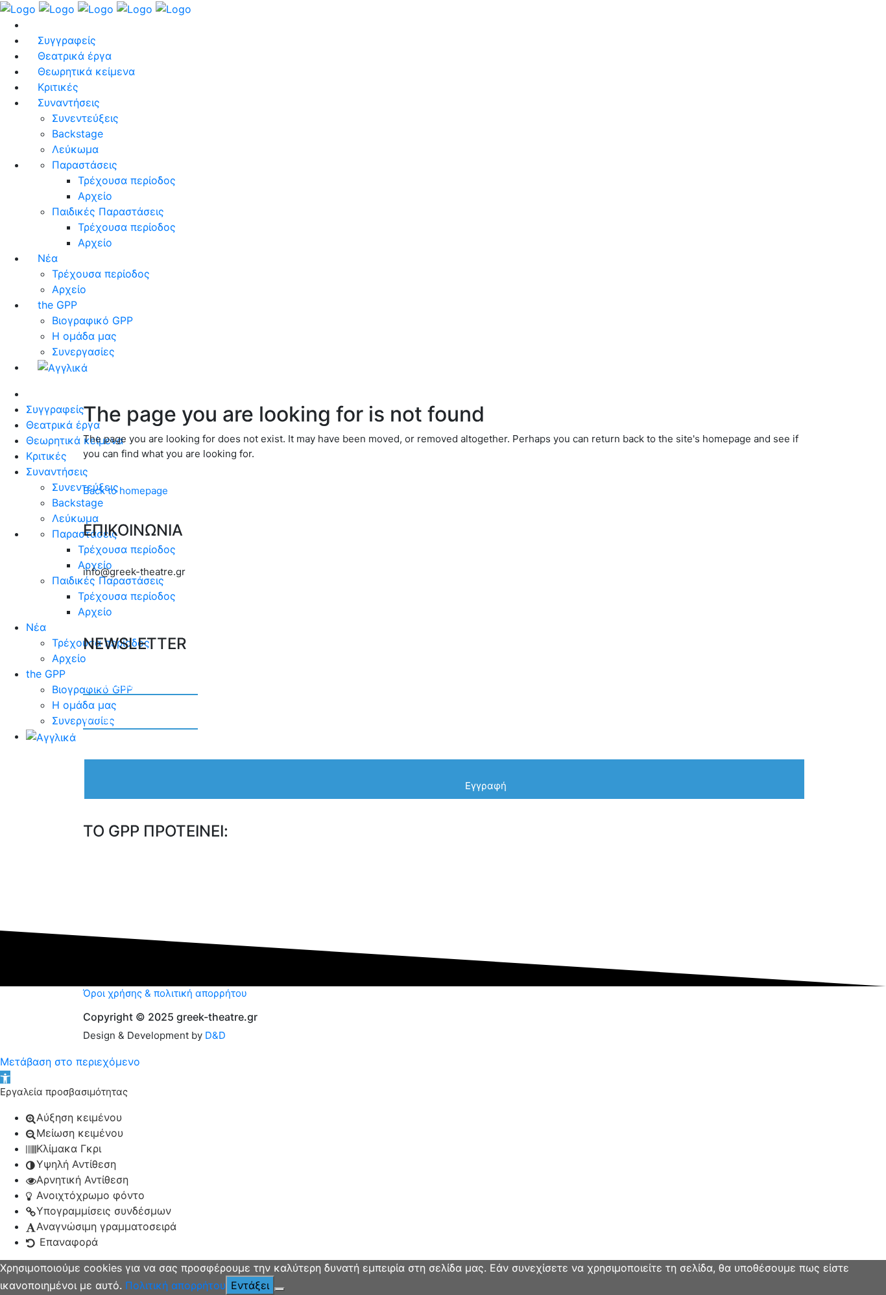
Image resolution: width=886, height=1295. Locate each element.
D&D (215, 1035)
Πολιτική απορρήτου (175, 1285)
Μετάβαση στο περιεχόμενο (70, 1061)
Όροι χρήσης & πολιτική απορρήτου (165, 993)
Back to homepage (125, 490)
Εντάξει (250, 1285)
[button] (5, 1077)
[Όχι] (279, 1289)
